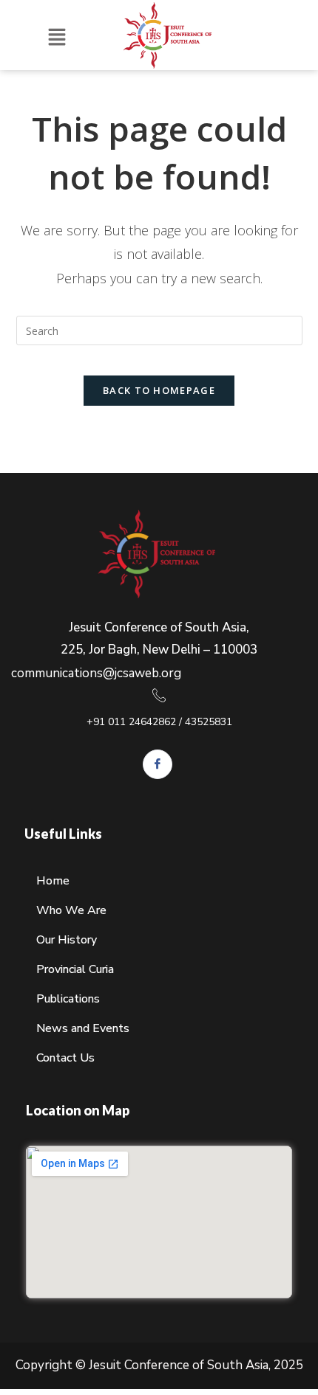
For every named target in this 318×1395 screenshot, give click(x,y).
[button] (57, 38)
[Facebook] (157, 764)
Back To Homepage (159, 390)
